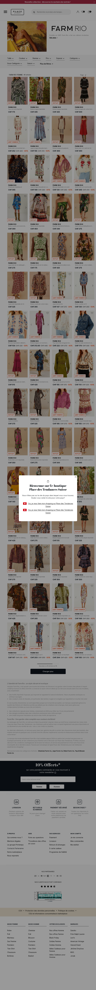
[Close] (76, 477)
